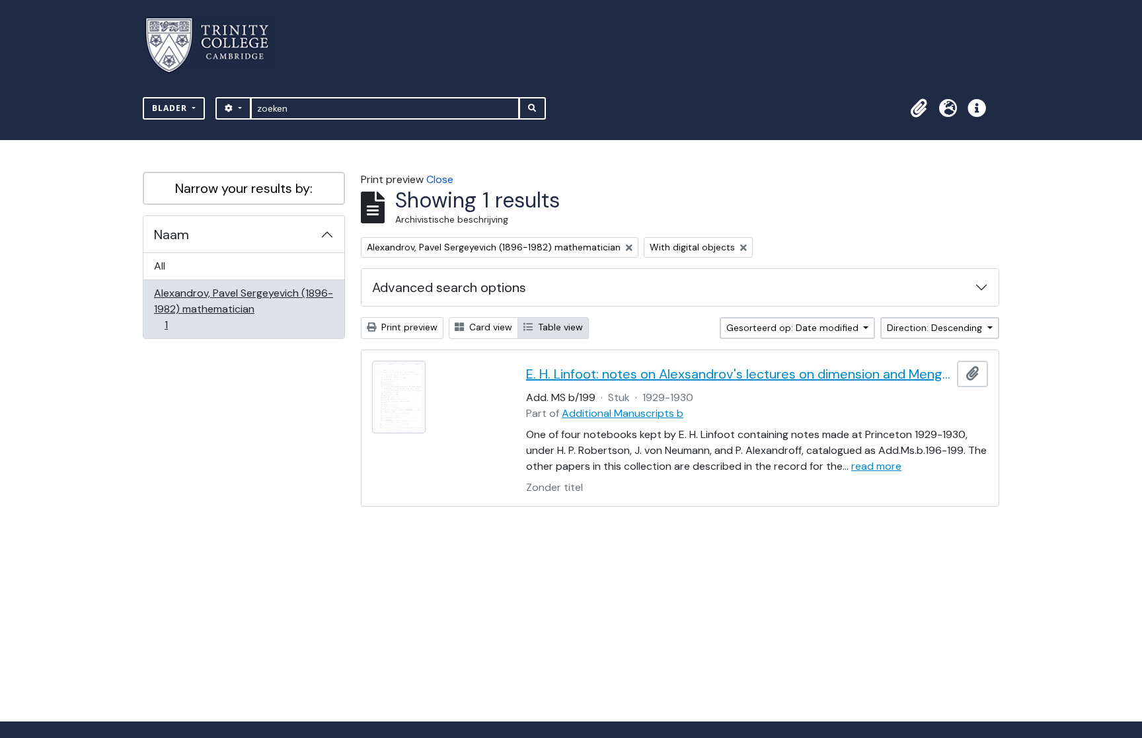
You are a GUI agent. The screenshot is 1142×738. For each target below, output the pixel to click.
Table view (559, 327)
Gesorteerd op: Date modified (793, 328)
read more (876, 466)
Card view (489, 327)
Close (439, 179)
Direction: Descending (936, 328)
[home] (215, 45)
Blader (171, 108)
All (159, 266)
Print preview (408, 327)
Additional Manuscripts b (622, 413)
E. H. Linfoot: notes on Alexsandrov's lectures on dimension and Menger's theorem (739, 374)
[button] (918, 108)
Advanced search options (449, 287)
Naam (171, 234)
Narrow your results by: (244, 188)
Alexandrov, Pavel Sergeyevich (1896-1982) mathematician (243, 308)
